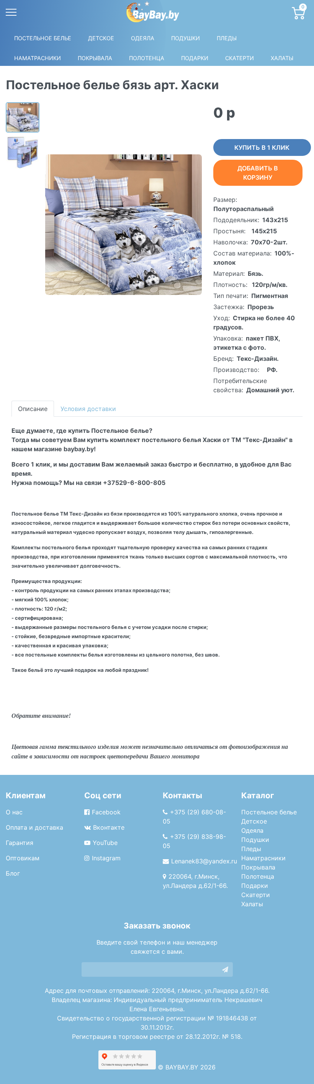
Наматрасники (263, 858)
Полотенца (146, 58)
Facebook (106, 812)
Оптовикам (22, 858)
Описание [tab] (32, 409)
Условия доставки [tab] (88, 409)
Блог (13, 873)
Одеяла (142, 38)
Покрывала (258, 867)
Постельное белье (42, 38)
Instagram (106, 858)
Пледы (251, 849)
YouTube (105, 843)
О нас (14, 812)
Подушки (185, 38)
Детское (101, 38)
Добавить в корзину (257, 172)
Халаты (282, 58)
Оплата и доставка (34, 827)
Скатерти (255, 895)
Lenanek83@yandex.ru (204, 861)
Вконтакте (108, 827)
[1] (225, 969)
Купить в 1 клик (261, 147)
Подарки (254, 885)
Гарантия (19, 843)
